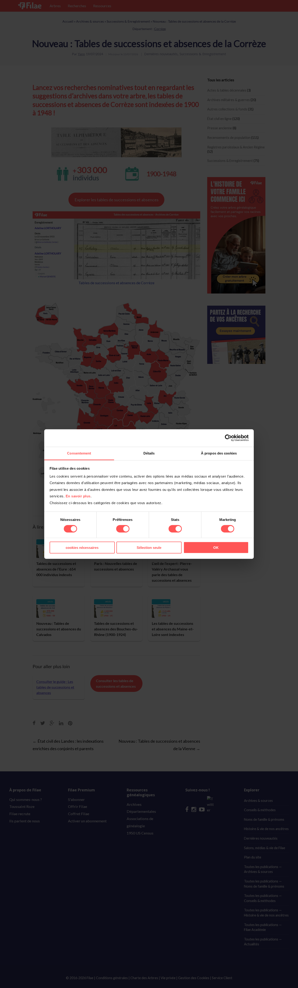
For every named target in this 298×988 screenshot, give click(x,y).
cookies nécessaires (82, 547)
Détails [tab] (149, 453)
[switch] (122, 529)
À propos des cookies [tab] (219, 453)
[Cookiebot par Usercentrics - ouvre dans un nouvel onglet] (228, 437)
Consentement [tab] (79, 453)
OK (216, 547)
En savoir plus (78, 496)
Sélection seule (149, 547)
